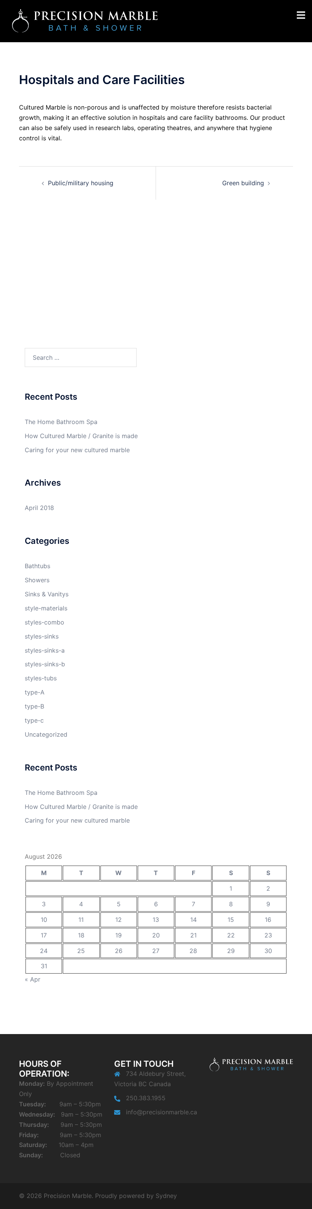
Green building (243, 183)
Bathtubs (37, 566)
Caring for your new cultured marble (77, 450)
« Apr (32, 979)
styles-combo (44, 622)
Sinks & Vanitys (46, 594)
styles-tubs (41, 678)
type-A (35, 692)
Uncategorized (46, 734)
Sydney (166, 1195)
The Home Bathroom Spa (61, 422)
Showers (37, 580)
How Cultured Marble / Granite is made (81, 436)
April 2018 (39, 508)
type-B (34, 706)
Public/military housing (80, 183)
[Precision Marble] (84, 20)
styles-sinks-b (45, 664)
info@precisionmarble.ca (161, 1112)
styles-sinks (42, 636)
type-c (34, 720)
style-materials (46, 608)
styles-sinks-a (45, 650)
